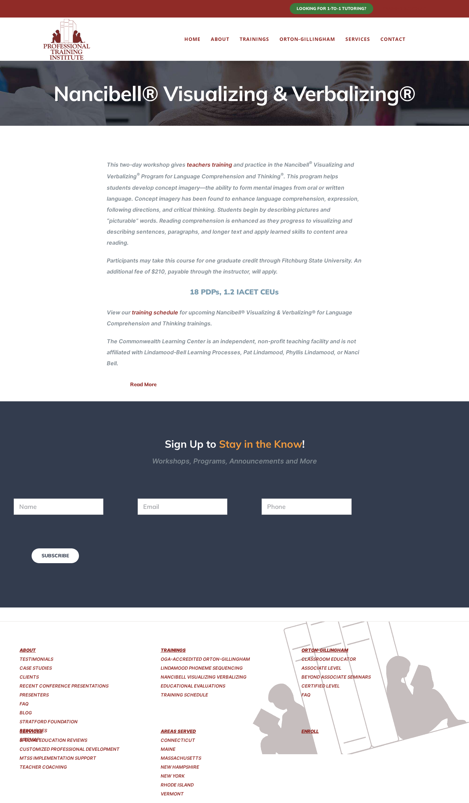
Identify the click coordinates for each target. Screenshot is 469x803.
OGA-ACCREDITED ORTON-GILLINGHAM (205, 659)
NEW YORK (173, 776)
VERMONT (172, 793)
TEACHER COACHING (43, 767)
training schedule (155, 312)
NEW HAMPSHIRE (180, 767)
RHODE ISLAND (177, 785)
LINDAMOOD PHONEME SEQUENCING (202, 668)
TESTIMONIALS (36, 659)
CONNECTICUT (178, 740)
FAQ (24, 703)
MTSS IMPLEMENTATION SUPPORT (58, 758)
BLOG (26, 712)
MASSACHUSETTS (181, 758)
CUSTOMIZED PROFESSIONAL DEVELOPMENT (69, 749)
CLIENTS (29, 677)
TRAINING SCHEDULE (184, 695)
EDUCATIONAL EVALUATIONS (193, 686)
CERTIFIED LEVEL (320, 686)
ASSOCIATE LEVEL (321, 668)
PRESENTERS (34, 695)
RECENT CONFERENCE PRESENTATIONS (64, 686)
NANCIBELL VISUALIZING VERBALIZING (204, 677)
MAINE (168, 749)
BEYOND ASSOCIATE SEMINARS (336, 677)
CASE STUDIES (36, 668)
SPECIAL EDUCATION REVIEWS (53, 740)
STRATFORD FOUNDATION (49, 721)
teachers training (209, 164)
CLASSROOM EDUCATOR (328, 659)
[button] (418, 39)
